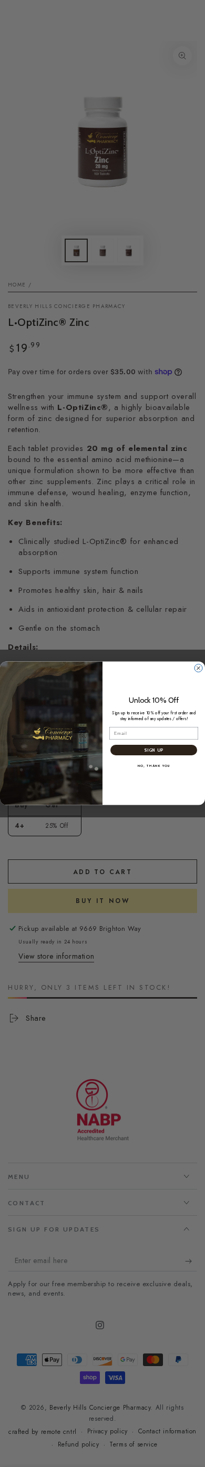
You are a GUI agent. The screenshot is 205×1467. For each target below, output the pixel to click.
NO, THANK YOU (154, 766)
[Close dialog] (198, 668)
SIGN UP (154, 750)
